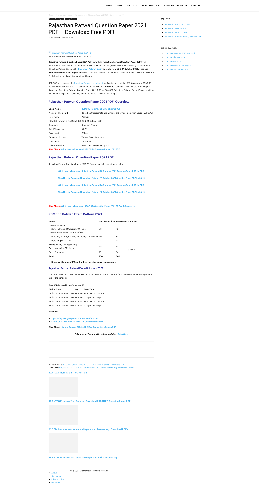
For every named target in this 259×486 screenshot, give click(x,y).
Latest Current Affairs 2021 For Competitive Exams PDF (89, 327)
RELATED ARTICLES (58, 373)
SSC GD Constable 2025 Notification (181, 53)
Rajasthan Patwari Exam (90, 69)
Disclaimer (55, 482)
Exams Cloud (55, 37)
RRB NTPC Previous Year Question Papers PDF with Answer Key (83, 457)
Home (109, 5)
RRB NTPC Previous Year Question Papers (183, 36)
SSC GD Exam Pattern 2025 (177, 69)
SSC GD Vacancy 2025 (174, 61)
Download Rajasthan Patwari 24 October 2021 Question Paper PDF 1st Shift (101, 185)
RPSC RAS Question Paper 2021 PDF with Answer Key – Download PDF (93, 364)
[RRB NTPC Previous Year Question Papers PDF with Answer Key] (63, 452)
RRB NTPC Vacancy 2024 (176, 32)
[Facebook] (51, 43)
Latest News (132, 5)
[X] (57, 43)
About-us (55, 473)
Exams (118, 5)
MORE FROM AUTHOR (77, 373)
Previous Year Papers (175, 5)
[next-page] (49, 462)
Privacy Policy (57, 479)
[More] (76, 43)
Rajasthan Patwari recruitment (88, 83)
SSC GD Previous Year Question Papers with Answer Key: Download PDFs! (89, 429)
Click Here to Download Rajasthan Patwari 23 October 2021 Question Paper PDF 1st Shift (101, 171)
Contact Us (56, 476)
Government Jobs (151, 5)
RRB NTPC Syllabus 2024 (176, 28)
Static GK (195, 5)
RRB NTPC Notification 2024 (177, 24)
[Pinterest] (63, 43)
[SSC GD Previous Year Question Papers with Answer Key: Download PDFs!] (63, 424)
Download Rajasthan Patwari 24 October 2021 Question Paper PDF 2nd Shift (101, 192)
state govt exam (70, 19)
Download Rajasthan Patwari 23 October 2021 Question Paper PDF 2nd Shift (101, 178)
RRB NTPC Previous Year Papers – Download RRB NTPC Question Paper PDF (90, 401)
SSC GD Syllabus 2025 (175, 57)
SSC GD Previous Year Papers (178, 65)
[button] (207, 5)
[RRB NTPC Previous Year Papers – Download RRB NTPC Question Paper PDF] (63, 396)
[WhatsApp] (70, 43)
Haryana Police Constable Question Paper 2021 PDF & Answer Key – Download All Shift (97, 367)
